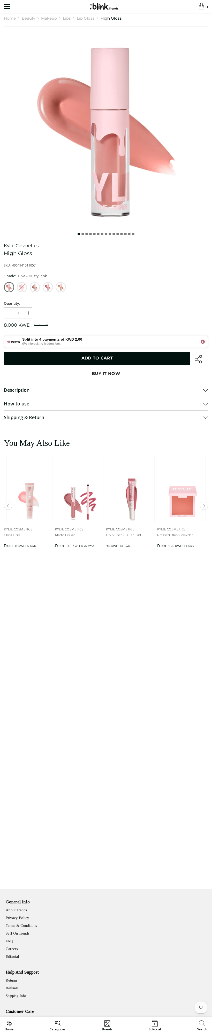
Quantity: (12, 303)
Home (10, 18)
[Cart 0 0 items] (202, 7)
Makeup (49, 18)
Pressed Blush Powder (175, 535)
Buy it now (106, 373)
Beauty (28, 18)
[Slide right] (204, 506)
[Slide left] (8, 506)
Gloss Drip (12, 535)
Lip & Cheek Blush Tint (123, 535)
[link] (202, 1025)
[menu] (7, 6)
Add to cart (97, 358)
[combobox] (203, 1025)
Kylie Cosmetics (21, 245)
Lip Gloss (86, 18)
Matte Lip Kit (65, 535)
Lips (67, 18)
